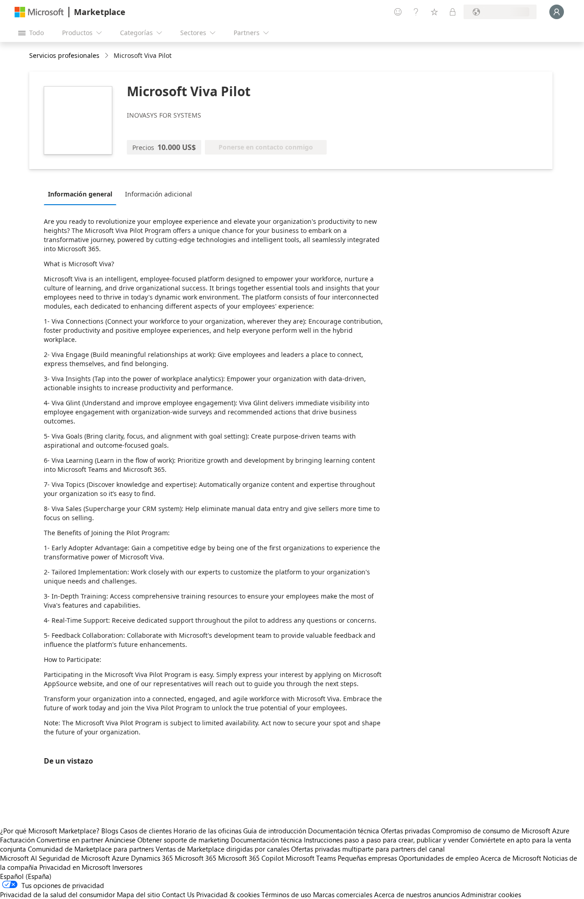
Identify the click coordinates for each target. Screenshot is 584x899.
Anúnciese (120, 839)
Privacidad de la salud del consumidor (57, 894)
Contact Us (178, 894)
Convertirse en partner (69, 839)
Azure (120, 858)
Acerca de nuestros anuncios (416, 894)
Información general (80, 194)
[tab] (82, 194)
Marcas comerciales (342, 894)
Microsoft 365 (195, 858)
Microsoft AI (18, 858)
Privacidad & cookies (228, 894)
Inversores (127, 867)
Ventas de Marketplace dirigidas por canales (222, 848)
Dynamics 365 (152, 858)
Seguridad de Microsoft (74, 858)
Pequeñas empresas (367, 858)
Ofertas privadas (405, 830)
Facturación (17, 839)
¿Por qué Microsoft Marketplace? (49, 830)
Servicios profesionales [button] (64, 55)
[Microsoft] (39, 12)
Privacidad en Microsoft (74, 867)
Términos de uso (286, 894)
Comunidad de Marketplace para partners (91, 848)
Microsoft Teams (311, 858)
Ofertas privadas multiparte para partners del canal (368, 848)
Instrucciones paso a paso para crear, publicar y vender (386, 839)
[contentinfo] (107, 55)
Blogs (109, 830)
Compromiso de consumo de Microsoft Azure (500, 830)
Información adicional (158, 194)
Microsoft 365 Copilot (251, 858)
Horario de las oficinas (207, 830)
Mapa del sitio (138, 894)
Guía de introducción (274, 830)
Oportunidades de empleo (439, 858)
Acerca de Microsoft (510, 858)
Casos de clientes (146, 830)
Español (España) (26, 876)
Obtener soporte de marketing (183, 839)
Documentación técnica (343, 830)
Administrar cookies (491, 894)
